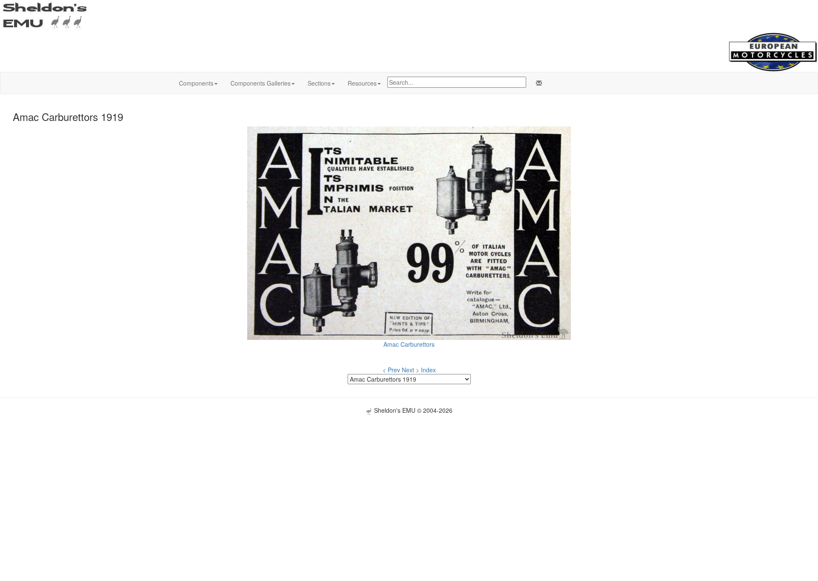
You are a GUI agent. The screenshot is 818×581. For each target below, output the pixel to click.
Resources (362, 83)
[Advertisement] (409, 474)
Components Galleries (260, 83)
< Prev (391, 369)
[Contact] (537, 83)
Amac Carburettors (409, 344)
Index (428, 369)
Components (196, 83)
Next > (410, 369)
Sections (319, 83)
